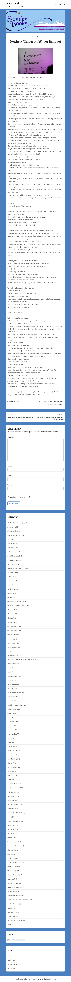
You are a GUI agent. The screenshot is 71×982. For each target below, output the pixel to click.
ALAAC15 (44, 402)
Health (9, 717)
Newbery (55, 404)
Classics (10, 618)
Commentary (11, 622)
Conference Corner (13, 626)
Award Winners (14, 402)
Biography (10, 572)
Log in (9, 956)
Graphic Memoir (12, 709)
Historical (10, 722)
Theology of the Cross (14, 896)
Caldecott (51, 402)
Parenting (10, 800)
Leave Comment (41, 45)
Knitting (10, 742)
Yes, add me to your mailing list (18, 497)
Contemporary (12, 635)
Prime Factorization (14, 821)
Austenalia (11, 548)
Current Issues (12, 647)
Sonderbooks (13, 3)
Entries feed (11, 960)
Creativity (10, 639)
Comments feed (12, 964)
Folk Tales (10, 688)
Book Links (11, 581)
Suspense (10, 879)
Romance (10, 833)
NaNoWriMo (11, 780)
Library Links (11, 755)
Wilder (61, 404)
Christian (10, 610)
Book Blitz (10, 577)
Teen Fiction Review (14, 887)
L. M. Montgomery (13, 746)
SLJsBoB (10, 854)
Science (9, 838)
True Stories (11, 912)
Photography (11, 809)
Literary (10, 763)
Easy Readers (11, 664)
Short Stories (11, 850)
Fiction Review (12, 684)
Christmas (10, 614)
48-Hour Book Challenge (15, 523)
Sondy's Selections (13, 867)
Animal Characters (13, 535)
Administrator (31, 45)
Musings (10, 771)
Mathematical (12, 767)
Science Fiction (12, 842)
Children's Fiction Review (15, 601)
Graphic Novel (12, 713)
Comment (11, 437)
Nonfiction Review (13, 788)
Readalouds (11, 825)
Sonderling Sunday (13, 862)
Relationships (11, 829)
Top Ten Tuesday (13, 904)
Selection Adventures (14, 846)
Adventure (10, 527)
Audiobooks (11, 544)
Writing (9, 925)
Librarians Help (12, 751)
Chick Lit (10, 597)
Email (9, 476)
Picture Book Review (14, 813)
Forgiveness (11, 697)
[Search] (64, 4)
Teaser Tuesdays (13, 883)
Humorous (10, 730)
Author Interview (13, 552)
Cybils (9, 651)
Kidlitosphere (11, 738)
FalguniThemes (51, 979)
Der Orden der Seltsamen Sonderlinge (20, 660)
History (9, 726)
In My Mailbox (12, 734)
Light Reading (12, 759)
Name (10, 466)
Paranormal (11, 796)
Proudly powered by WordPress (25, 979)
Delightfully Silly (12, 655)
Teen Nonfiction (12, 891)
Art (8, 539)
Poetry (9, 817)
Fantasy (10, 680)
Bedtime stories (12, 564)
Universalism (11, 916)
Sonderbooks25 (12, 858)
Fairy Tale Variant (13, 676)
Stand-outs (11, 871)
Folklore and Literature (15, 693)
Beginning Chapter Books (15, 568)
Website (10, 485)
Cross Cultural (12, 643)
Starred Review (12, 875)
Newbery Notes (12, 784)
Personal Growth (13, 804)
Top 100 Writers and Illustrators (18, 900)
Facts (9, 672)
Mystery (10, 775)
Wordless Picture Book (14, 920)
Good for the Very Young (15, 705)
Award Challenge (13, 556)
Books (9, 585)
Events (9, 668)
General (10, 701)
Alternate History (13, 531)
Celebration (11, 589)
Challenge (10, 593)
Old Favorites (11, 792)
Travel (9, 908)
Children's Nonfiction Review (16, 606)
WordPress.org (12, 968)
